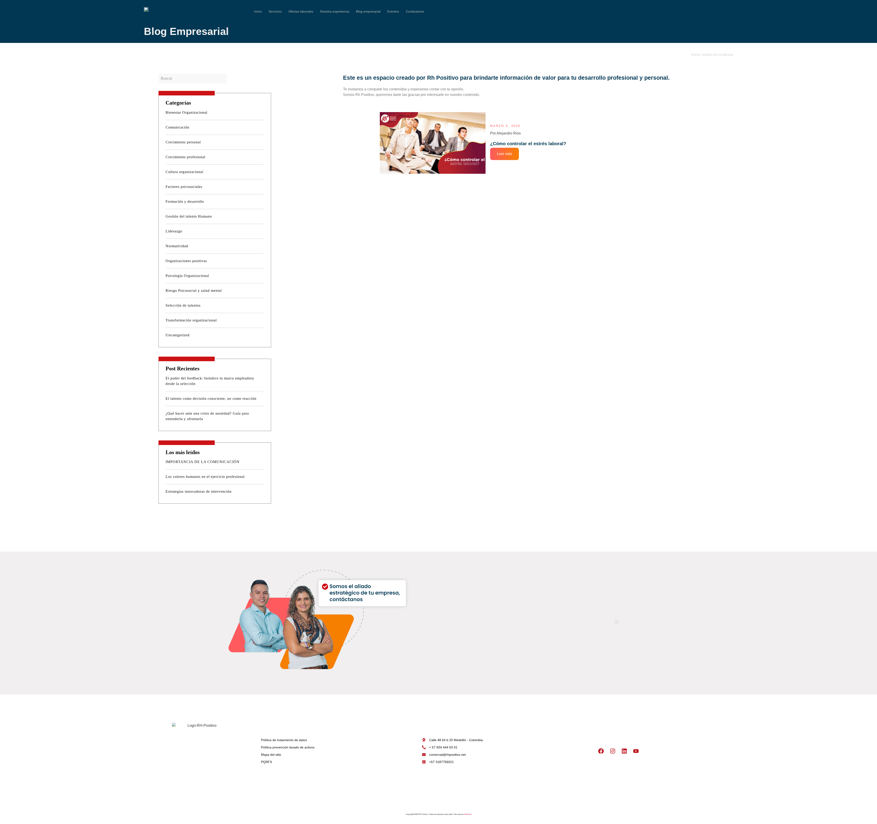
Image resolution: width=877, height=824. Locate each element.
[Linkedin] (624, 751)
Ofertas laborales (300, 11)
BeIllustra (468, 814)
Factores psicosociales (184, 187)
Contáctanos (415, 11)
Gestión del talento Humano (189, 216)
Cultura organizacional (184, 172)
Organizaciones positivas (186, 261)
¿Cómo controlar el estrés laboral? (528, 143)
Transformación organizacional (191, 320)
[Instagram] (612, 751)
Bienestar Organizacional (186, 112)
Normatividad (177, 246)
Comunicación (177, 127)
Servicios (275, 11)
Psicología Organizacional (187, 276)
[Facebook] (601, 751)
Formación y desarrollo (185, 201)
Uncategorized (178, 335)
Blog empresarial (368, 11)
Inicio (258, 11)
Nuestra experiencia (334, 11)
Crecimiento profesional (185, 157)
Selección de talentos (183, 305)
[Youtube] (636, 751)
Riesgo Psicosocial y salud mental (194, 290)
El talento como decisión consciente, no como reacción (212, 398)
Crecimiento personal (183, 142)
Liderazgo (174, 231)
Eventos (393, 11)
